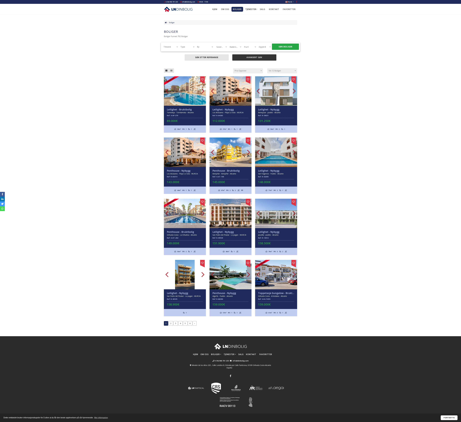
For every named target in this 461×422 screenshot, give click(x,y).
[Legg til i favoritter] (202, 79)
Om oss (225, 9)
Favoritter (289, 9)
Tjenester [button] (250, 9)
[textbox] (169, 46)
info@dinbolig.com (188, 2)
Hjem (214, 9)
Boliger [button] (237, 9)
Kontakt (274, 9)
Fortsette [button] (449, 418)
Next (203, 91)
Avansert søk (254, 57)
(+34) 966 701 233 (171, 2)
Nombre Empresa (178, 9)
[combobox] (169, 47)
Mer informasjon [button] (101, 418)
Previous (167, 91)
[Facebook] (296, 2)
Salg (262, 9)
